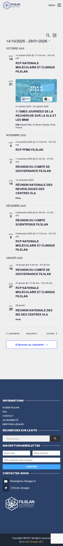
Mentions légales (13, 424)
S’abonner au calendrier (29, 344)
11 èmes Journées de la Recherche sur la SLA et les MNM (36, 115)
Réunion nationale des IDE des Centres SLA (34, 312)
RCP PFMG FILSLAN (29, 150)
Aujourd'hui (31, 333)
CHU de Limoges (20, 487)
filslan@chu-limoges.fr (23, 481)
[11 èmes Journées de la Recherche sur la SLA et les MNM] (36, 90)
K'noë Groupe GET (33, 541)
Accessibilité (10, 420)
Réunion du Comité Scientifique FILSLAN (32, 222)
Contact (8, 416)
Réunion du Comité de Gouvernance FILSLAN (33, 169)
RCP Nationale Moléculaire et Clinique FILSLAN (35, 67)
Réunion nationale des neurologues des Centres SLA (34, 189)
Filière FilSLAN (11, 407)
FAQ (5, 412)
